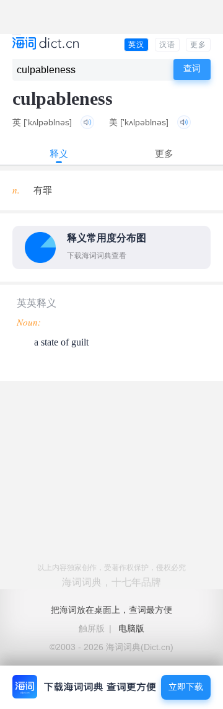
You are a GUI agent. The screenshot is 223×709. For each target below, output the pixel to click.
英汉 (136, 44)
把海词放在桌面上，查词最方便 (111, 610)
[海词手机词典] (45, 44)
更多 (198, 44)
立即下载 (185, 687)
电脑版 (131, 628)
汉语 (167, 44)
